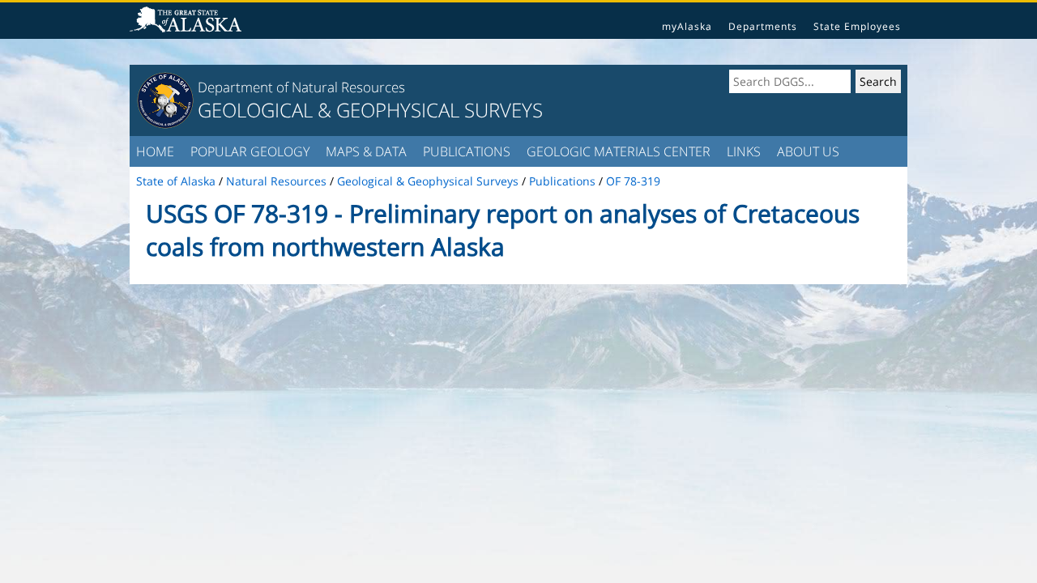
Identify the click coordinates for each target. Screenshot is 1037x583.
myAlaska (687, 26)
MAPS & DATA (366, 151)
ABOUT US (808, 151)
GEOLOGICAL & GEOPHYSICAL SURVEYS (370, 109)
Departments (762, 26)
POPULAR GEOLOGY (249, 151)
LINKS (744, 151)
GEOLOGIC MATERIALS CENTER (619, 151)
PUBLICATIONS (466, 151)
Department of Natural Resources (301, 87)
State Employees (857, 26)
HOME (155, 151)
